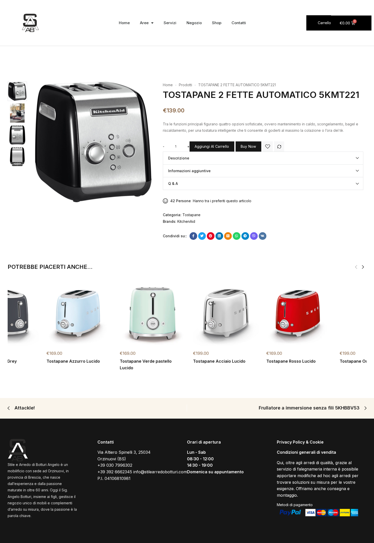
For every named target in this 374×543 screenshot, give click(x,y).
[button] (362, 267)
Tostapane (191, 215)
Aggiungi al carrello (212, 146)
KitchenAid (186, 221)
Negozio (194, 22)
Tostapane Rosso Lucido (325, 361)
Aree (144, 22)
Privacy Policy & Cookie (300, 442)
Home (124, 22)
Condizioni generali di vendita (306, 452)
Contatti (239, 22)
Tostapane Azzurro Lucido (107, 361)
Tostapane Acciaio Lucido (253, 361)
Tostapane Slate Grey (29, 361)
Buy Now (248, 146)
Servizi (170, 22)
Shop (216, 22)
